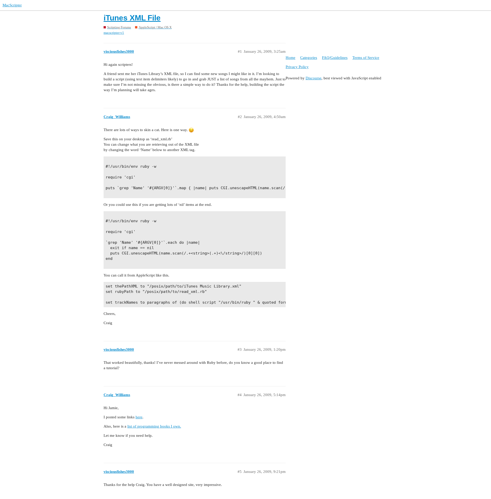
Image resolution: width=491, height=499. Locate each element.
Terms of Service (365, 58)
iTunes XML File (132, 18)
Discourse (313, 78)
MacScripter (12, 5)
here (139, 417)
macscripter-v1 (114, 33)
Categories (308, 58)
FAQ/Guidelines (335, 58)
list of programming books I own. (154, 426)
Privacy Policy (297, 67)
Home (290, 58)
